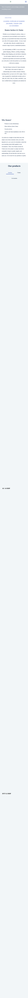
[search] (1, 1)
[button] (26, 1)
